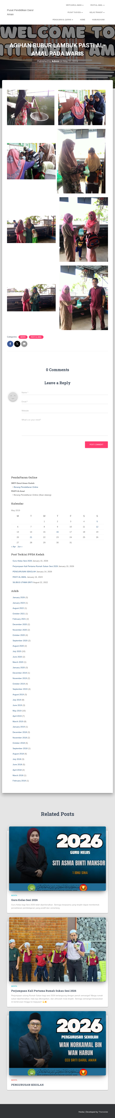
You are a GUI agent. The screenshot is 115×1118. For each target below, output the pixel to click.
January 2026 (19, 597)
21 (31, 537)
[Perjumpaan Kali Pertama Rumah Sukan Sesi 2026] (57, 949)
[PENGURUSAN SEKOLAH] (57, 1043)
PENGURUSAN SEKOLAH (24, 571)
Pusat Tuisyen (74, 12)
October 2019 (19, 684)
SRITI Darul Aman (74, 5)
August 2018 (18, 754)
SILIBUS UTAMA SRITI (23, 582)
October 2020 (19, 635)
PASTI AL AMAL (20, 577)
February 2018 (19, 781)
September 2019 (20, 689)
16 (57, 532)
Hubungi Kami (98, 20)
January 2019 (19, 727)
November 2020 (20, 630)
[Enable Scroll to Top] (109, 1112)
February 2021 (19, 619)
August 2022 (18, 608)
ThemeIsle (103, 1112)
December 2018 (20, 732)
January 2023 (19, 603)
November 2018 (20, 738)
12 (97, 527)
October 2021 (19, 613)
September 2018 (20, 748)
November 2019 (20, 678)
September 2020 (20, 640)
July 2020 (17, 651)
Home (82, 20)
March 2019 (18, 721)
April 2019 (17, 716)
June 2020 (17, 657)
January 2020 (19, 667)
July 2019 (17, 700)
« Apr (13, 546)
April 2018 (17, 770)
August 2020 (18, 646)
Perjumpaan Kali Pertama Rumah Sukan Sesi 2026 (35, 566)
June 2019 (17, 705)
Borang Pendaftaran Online (25, 487)
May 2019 (17, 711)
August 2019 (18, 694)
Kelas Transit (96, 12)
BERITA (23, 337)
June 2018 (17, 764)
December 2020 (20, 624)
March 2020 (18, 662)
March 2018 (18, 775)
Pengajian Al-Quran (62, 20)
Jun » (20, 546)
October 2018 (19, 743)
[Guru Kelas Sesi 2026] (57, 858)
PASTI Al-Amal (96, 5)
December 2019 (20, 673)
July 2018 (17, 759)
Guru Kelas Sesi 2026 (22, 561)
